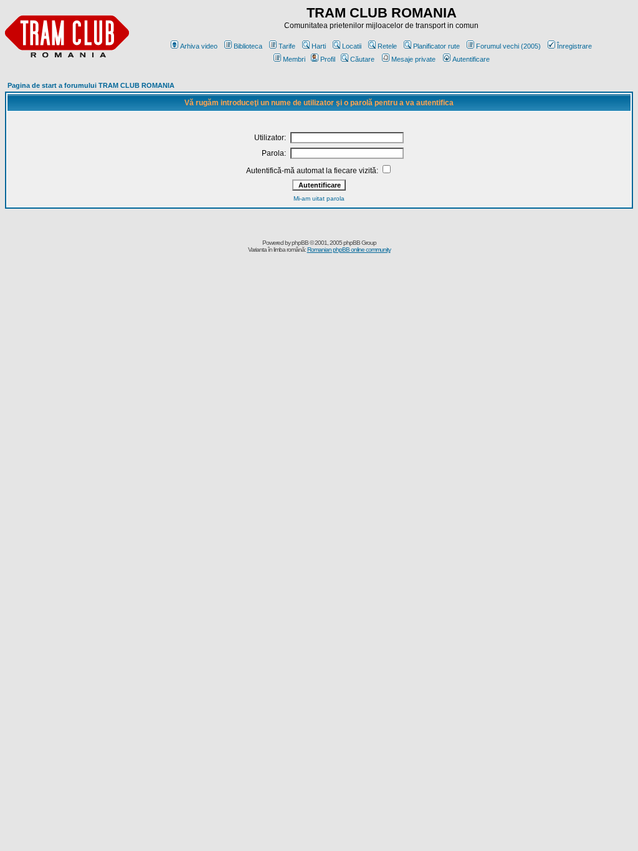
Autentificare (471, 59)
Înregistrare (574, 46)
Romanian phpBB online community (349, 249)
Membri (294, 59)
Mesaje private (413, 59)
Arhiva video (198, 46)
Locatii (351, 46)
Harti (319, 46)
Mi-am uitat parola (319, 198)
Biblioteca (248, 46)
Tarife (287, 46)
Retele (387, 46)
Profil (327, 59)
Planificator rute (436, 46)
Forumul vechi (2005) (508, 46)
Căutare (362, 59)
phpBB (300, 242)
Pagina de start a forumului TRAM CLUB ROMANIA (90, 85)
